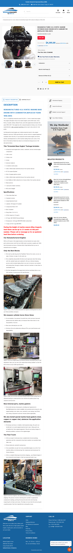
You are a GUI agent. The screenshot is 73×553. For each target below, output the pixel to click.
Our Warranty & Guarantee (32, 524)
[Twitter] (45, 89)
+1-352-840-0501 (59, 522)
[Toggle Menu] (68, 10)
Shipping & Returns (30, 522)
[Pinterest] (48, 89)
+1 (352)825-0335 (58, 527)
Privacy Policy (29, 531)
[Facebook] (38, 89)
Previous (2, 64)
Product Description (11, 100)
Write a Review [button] (41, 50)
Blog (27, 527)
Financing (28, 529)
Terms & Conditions (30, 533)
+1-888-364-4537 (61, 520)
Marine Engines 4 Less (44, 34)
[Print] (43, 89)
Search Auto (39, 550)
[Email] (40, 89)
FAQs (27, 520)
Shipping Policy (26, 100)
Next (34, 64)
